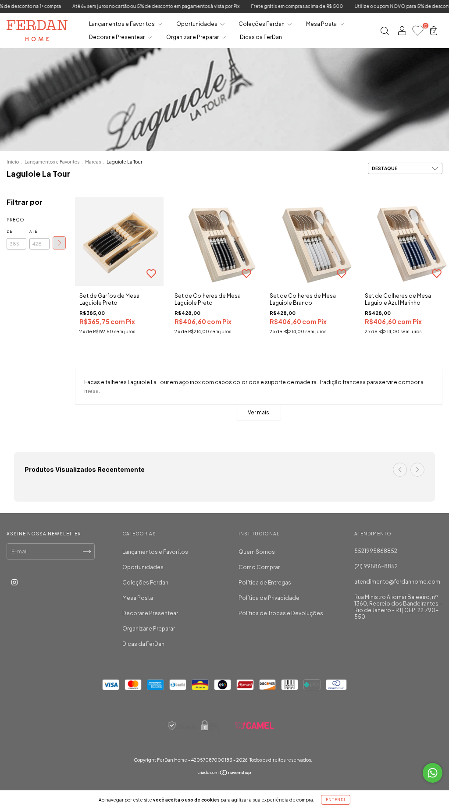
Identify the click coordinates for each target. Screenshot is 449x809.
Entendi (336, 800)
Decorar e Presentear (117, 37)
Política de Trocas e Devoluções (281, 613)
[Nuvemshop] (224, 773)
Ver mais (258, 412)
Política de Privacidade (269, 598)
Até (33, 231)
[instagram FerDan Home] (14, 582)
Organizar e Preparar (193, 37)
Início (13, 161)
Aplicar (59, 242)
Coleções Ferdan (262, 24)
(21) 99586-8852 (376, 566)
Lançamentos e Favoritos (122, 24)
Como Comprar (259, 567)
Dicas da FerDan (261, 37)
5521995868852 (375, 551)
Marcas (93, 161)
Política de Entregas (265, 582)
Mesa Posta (322, 24)
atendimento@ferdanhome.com (397, 581)
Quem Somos (257, 552)
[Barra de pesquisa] (384, 32)
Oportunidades (197, 24)
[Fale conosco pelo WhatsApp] (432, 773)
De (9, 231)
